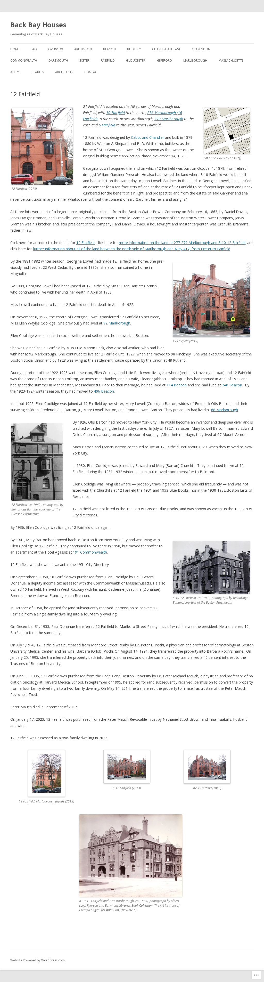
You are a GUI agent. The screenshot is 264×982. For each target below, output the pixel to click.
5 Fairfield (107, 125)
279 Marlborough (168, 118)
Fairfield (108, 60)
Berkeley (134, 49)
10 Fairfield (115, 112)
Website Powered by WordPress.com (37, 960)
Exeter (84, 60)
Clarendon (201, 49)
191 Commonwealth (90, 552)
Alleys (15, 72)
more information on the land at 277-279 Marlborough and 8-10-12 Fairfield (182, 242)
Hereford (164, 60)
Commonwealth (23, 60)
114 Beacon (177, 385)
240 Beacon (232, 385)
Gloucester (135, 60)
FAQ (34, 49)
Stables (38, 72)
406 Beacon (104, 391)
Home (14, 49)
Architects (64, 72)
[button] (50, 780)
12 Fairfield (85, 242)
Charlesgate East (166, 49)
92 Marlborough (116, 323)
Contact (91, 72)
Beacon (109, 49)
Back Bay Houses (38, 24)
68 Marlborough (224, 409)
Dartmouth (58, 60)
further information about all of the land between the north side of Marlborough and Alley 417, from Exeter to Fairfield (131, 248)
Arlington (83, 49)
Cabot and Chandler (148, 137)
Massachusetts (231, 60)
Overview (55, 49)
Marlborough (195, 60)
